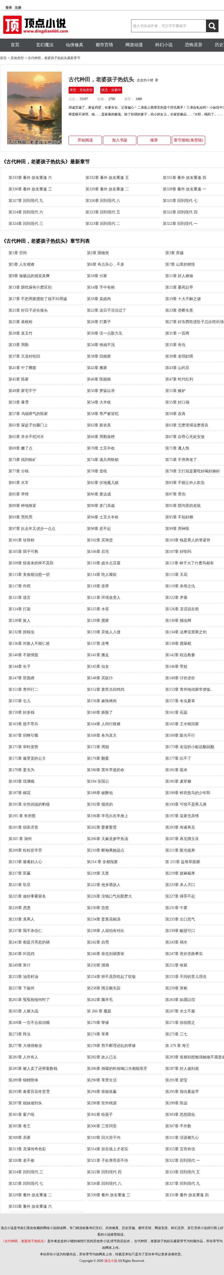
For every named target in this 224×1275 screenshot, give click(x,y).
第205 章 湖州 (20, 839)
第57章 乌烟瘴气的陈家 (28, 414)
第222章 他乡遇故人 (103, 885)
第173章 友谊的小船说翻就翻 (189, 747)
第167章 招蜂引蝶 (23, 735)
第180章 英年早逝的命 (105, 770)
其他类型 (17, 58)
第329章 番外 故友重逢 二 (107, 189)
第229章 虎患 (19, 908)
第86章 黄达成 (99, 494)
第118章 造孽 (98, 586)
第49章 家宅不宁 (22, 391)
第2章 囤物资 (98, 253)
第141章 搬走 (98, 655)
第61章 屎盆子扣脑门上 (28, 425)
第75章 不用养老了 (181, 460)
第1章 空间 (17, 253)
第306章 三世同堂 (102, 1126)
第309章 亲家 (19, 1137)
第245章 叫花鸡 (21, 954)
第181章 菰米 (176, 770)
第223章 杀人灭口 (180, 885)
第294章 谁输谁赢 (102, 1092)
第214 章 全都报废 (102, 862)
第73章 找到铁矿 (22, 460)
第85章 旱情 (18, 494)
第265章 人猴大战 (23, 1011)
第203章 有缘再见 (180, 827)
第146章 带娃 (176, 666)
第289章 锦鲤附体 (23, 1080)
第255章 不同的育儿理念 (186, 977)
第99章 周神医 (177, 529)
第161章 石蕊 (176, 712)
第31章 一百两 (177, 333)
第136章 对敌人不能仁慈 (29, 643)
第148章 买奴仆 (100, 678)
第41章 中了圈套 (22, 368)
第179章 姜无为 (21, 770)
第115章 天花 (176, 575)
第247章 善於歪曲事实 (184, 954)
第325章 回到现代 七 (180, 201)
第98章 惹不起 (99, 529)
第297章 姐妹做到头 (25, 1103)
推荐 (154, 140)
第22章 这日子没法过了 (106, 310)
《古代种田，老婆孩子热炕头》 (24, 1241)
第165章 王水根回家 (182, 724)
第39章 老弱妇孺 (179, 356)
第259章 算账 (176, 988)
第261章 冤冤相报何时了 (29, 1000)
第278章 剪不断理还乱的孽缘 (111, 1046)
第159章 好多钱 (21, 712)
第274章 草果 (98, 1034)
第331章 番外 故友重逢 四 (184, 178)
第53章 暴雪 (18, 402)
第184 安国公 (98, 781)
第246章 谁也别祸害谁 (105, 954)
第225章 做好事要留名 (27, 896)
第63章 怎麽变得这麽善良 (186, 425)
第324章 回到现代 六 (25, 212)
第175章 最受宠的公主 (27, 758)
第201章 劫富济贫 (23, 827)
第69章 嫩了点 (20, 448)
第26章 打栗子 (99, 322)
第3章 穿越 (174, 253)
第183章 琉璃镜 (21, 781)
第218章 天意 (98, 873)
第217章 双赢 (19, 873)
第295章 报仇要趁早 (182, 1092)
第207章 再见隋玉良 (182, 839)
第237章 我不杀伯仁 (25, 931)
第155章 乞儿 (19, 701)
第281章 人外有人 (23, 1057)
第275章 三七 (176, 1034)
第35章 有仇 (175, 345)
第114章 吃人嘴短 (102, 575)
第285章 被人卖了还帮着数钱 (32, 1069)
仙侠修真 (74, 44)
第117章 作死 (19, 586)
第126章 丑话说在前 (182, 609)
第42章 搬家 (97, 368)
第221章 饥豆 (19, 885)
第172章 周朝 (98, 747)
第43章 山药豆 (177, 368)
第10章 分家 (97, 276)
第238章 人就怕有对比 (105, 931)
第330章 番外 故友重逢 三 (30, 189)
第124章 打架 (19, 609)
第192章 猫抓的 (100, 804)
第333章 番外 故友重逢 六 (30, 178)
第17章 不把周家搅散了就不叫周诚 (37, 299)
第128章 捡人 (19, 620)
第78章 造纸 (97, 471)
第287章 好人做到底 (182, 1069)
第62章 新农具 (99, 425)
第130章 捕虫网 (178, 620)
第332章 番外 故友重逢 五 (107, 178)
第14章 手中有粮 (101, 287)
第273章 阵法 (19, 1034)
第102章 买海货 (100, 540)
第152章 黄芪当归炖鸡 (105, 689)
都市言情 (104, 44)
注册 (18, 8)
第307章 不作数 (178, 1126)
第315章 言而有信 (180, 1149)
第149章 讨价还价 (180, 678)
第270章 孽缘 (98, 1023)
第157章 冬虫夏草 (180, 701)
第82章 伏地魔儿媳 (103, 483)
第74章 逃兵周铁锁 (103, 460)
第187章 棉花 (19, 793)
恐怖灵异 (193, 44)
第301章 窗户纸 (21, 1115)
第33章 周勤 (18, 345)
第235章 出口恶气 (180, 919)
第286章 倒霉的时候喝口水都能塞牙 (117, 1069)
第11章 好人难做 (179, 276)
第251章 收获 (176, 965)
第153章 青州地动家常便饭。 (189, 689)
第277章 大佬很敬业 (25, 1046)
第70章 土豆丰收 (101, 448)
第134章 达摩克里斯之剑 (186, 632)
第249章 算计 (19, 965)
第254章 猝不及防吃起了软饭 (111, 977)
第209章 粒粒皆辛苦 (25, 850)
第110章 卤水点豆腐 (103, 563)
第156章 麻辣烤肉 (102, 701)
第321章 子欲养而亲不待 (107, 1160)
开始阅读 (85, 140)
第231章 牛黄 (176, 908)
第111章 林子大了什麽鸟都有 (189, 563)
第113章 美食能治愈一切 (29, 575)
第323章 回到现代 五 (103, 212)
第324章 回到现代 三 (25, 224)
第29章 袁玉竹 (20, 333)
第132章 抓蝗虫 (21, 632)
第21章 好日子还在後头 (28, 310)
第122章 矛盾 (176, 598)
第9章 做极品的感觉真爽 (29, 276)
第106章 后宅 (98, 552)
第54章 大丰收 (99, 402)
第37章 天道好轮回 (24, 356)
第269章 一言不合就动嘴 (29, 1023)
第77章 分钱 (18, 471)
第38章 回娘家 (99, 356)
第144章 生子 (19, 666)
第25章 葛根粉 (20, 322)
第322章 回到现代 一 (180, 224)
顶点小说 (110, 1261)
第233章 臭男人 (21, 919)
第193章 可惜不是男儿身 (186, 804)
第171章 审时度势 (23, 747)
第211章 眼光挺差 (180, 850)
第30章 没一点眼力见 (104, 333)
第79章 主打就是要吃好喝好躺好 (192, 471)
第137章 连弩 (98, 643)
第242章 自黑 (98, 942)
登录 (8, 8)
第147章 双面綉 (21, 678)
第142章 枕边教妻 (180, 655)
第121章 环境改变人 (103, 598)
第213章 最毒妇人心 (25, 862)
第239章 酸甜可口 (180, 931)
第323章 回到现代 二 (103, 224)
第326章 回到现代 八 (103, 201)
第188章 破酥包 (100, 793)
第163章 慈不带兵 (23, 724)
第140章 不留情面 (23, 655)
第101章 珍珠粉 (21, 540)
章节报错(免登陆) (188, 140)
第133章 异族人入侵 (103, 632)
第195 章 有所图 (22, 816)
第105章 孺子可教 (23, 552)
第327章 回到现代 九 (25, 201)
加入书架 (119, 140)
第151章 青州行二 (23, 689)
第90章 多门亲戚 (101, 506)
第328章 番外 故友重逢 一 (184, 189)
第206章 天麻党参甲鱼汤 (107, 839)
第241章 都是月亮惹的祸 (29, 942)
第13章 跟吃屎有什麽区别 (30, 287)
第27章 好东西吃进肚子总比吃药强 (194, 322)
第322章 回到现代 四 (180, 212)
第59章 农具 (175, 414)
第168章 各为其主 (102, 735)
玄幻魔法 (45, 44)
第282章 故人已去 (102, 1057)
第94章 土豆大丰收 (103, 517)
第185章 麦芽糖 (178, 781)
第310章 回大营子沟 (103, 1137)
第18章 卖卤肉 (99, 299)
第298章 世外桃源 (102, 1103)
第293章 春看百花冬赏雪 (29, 1092)
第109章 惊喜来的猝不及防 (31, 563)
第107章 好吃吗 (178, 552)
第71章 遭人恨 (177, 448)
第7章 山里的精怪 (180, 264)
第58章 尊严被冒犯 (103, 414)
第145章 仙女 (98, 666)
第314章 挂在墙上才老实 (107, 1149)
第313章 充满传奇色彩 (27, 1149)
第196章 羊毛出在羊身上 (107, 816)
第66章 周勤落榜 (101, 437)
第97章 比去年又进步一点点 (31, 529)
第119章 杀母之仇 (180, 586)
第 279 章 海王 (177, 1046)
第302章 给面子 (100, 1115)
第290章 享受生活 (102, 1080)
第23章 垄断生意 (179, 310)
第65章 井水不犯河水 (26, 437)
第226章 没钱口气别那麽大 (109, 896)
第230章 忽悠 (98, 908)
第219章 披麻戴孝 (180, 873)
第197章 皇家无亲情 (182, 816)
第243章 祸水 (176, 942)
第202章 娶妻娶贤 (102, 827)
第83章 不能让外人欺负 (185, 483)
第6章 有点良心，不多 (105, 264)
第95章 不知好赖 (179, 517)
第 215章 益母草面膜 (182, 862)
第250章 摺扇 (98, 965)
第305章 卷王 (19, 1126)
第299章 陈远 (176, 1103)
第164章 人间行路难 (103, 724)
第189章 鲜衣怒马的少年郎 (187, 793)
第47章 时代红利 (179, 379)
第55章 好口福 (177, 402)
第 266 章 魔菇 (99, 1011)
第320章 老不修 (21, 1160)
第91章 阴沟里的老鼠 (183, 506)
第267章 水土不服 (180, 1011)
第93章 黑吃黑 (20, 517)
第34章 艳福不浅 (101, 345)
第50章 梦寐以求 (101, 391)
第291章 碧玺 (176, 1080)
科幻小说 (164, 44)
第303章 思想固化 (180, 1115)
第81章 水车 (18, 483)
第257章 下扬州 (21, 988)
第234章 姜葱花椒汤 (103, 919)
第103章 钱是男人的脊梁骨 (187, 540)
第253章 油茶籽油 (23, 977)
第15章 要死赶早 (179, 287)
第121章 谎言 (19, 598)
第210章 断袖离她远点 (105, 850)
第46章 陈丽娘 (99, 379)
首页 (15, 44)
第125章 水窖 (98, 609)
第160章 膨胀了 (100, 712)
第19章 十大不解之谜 (183, 299)
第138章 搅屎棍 (178, 643)
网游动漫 (134, 44)
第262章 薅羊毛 (100, 1000)
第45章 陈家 (18, 379)
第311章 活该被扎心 (182, 1137)
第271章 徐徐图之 (180, 1023)
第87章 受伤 (175, 494)
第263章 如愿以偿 (180, 1000)
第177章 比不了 (178, 758)
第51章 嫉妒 (175, 391)
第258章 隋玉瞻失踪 (103, 988)
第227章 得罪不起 (180, 896)
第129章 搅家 (98, 620)
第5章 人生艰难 (21, 264)
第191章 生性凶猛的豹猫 (29, 804)
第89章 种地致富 (22, 506)
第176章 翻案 (98, 758)
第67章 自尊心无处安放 (185, 437)
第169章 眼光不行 (180, 735)
